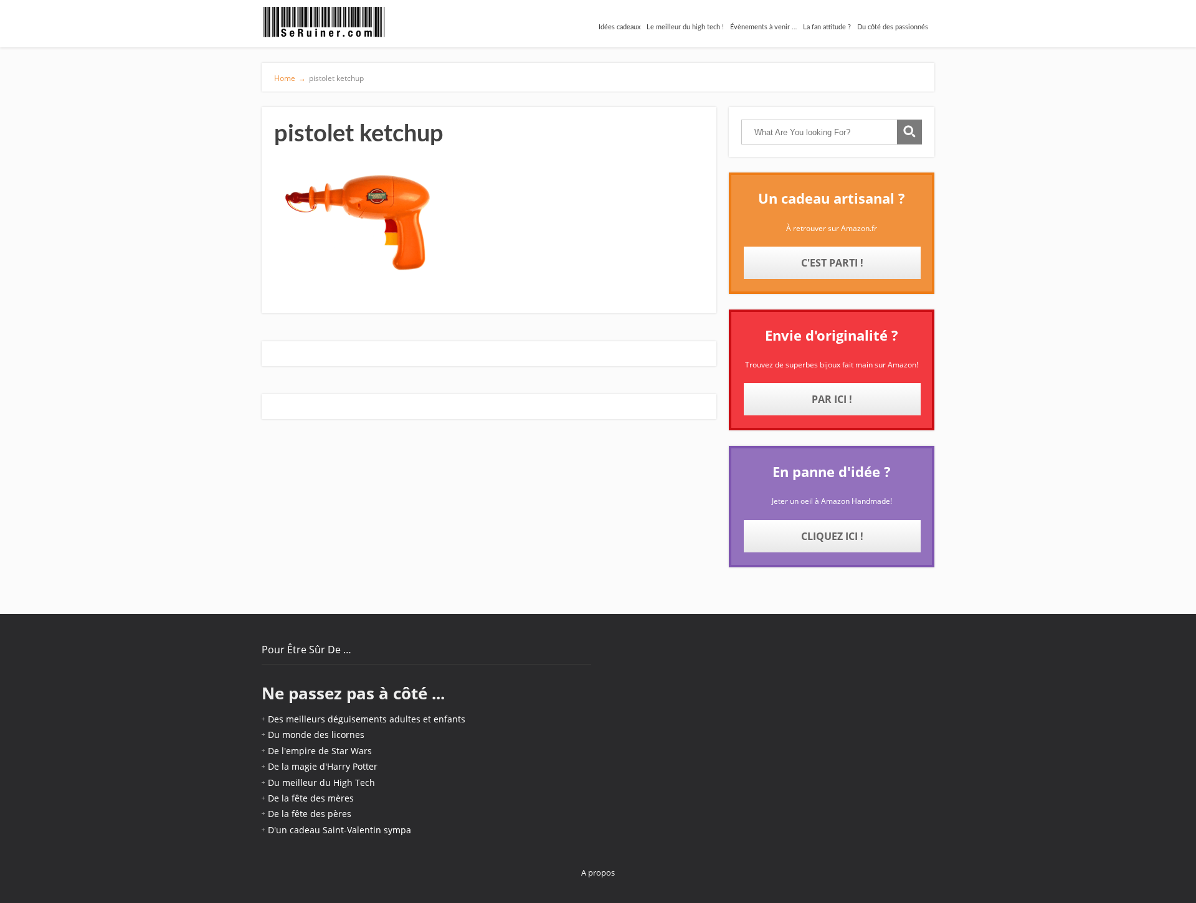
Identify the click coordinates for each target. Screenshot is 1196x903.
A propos (598, 872)
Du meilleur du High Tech (321, 782)
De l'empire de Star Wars (320, 751)
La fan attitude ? (827, 27)
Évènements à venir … (763, 27)
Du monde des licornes (316, 734)
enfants (449, 719)
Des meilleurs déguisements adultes (344, 719)
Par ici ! (832, 399)
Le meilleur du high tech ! (685, 27)
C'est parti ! (832, 263)
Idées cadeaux (619, 27)
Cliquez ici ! (832, 536)
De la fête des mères (311, 798)
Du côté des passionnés (892, 27)
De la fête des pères (309, 814)
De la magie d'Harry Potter (322, 766)
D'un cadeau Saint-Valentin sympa (339, 830)
